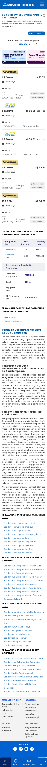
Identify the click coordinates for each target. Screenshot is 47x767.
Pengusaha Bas (32, 704)
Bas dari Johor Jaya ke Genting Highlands (22, 534)
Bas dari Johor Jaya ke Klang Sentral (20, 541)
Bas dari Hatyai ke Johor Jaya (17, 634)
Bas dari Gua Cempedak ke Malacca (20, 584)
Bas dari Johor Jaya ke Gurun (17, 538)
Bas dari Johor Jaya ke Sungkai (18, 552)
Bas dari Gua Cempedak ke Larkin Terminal (23, 580)
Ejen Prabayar (31, 730)
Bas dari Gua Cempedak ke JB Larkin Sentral (24, 569)
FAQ (4, 713)
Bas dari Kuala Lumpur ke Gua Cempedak (23, 669)
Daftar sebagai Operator (31, 735)
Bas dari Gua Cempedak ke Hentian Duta (22, 565)
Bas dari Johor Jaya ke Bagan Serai (19, 523)
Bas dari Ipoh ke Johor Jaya (16, 638)
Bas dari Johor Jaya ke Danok (17, 530)
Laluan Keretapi (32, 717)
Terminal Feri (31, 710)
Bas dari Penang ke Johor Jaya (17, 641)
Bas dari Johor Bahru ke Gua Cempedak (22, 662)
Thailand (6, 727)
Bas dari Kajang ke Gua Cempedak (19, 665)
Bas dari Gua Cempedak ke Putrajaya (21, 591)
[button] (14, 57)
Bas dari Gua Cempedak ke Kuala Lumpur (23, 577)
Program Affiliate (32, 727)
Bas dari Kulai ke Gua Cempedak (18, 673)
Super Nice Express (9, 256)
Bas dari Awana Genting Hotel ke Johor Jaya (24, 612)
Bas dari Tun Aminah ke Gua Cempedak (22, 691)
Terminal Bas (31, 707)
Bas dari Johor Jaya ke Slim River (18, 549)
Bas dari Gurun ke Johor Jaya (17, 627)
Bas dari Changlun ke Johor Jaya (18, 615)
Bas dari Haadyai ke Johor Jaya (18, 630)
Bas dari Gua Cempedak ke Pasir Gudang (22, 588)
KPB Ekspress (10, 249)
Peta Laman (7, 716)
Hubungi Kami (8, 710)
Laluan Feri (29, 714)
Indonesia (6, 730)
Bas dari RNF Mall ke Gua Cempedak (20, 680)
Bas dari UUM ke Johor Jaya (16, 645)
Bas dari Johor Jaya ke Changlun (18, 527)
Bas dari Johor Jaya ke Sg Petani (18, 545)
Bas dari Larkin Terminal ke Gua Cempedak (23, 676)
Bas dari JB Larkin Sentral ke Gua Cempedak (24, 658)
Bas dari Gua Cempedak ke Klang (19, 573)
